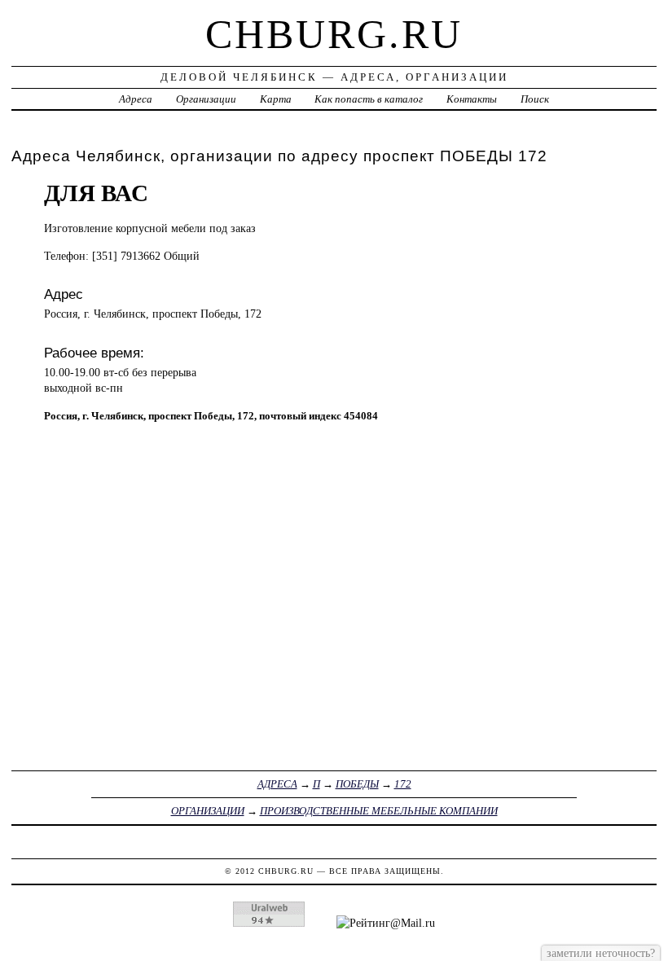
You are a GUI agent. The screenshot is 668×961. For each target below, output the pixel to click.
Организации (206, 99)
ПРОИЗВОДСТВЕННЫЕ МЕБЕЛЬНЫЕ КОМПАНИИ (379, 811)
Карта (276, 99)
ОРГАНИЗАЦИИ (207, 811)
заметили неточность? (601, 952)
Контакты (471, 99)
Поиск (535, 99)
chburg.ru (334, 34)
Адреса (135, 99)
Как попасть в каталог (368, 99)
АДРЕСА (277, 784)
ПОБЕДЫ (357, 784)
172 (402, 784)
